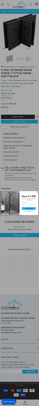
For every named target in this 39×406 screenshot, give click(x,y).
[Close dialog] (37, 192)
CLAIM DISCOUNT (29, 208)
